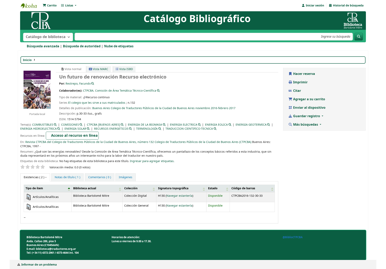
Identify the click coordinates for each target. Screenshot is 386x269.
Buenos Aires (101, 108)
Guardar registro (306, 116)
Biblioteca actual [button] (84, 188)
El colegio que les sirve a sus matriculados (96, 103)
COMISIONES (70, 125)
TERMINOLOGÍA (147, 129)
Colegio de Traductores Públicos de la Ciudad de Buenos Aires (153, 108)
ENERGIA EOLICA (216, 125)
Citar (296, 90)
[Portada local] (37, 89)
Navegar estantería (179, 196)
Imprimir (300, 82)
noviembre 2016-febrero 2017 (215, 108)
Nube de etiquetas (118, 46)
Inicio (27, 60)
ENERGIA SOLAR (75, 129)
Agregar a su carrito (308, 99)
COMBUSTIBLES (42, 125)
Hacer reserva (303, 73)
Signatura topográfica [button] (173, 188)
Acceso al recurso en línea (74, 135)
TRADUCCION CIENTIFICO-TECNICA (189, 129)
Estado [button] (213, 188)
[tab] (67, 177)
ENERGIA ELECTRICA (183, 125)
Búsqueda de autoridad (82, 46)
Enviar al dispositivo (308, 107)
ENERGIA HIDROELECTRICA (38, 129)
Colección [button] (131, 188)
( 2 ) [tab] (34, 177)
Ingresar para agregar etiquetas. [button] (152, 161)
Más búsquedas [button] (305, 124)
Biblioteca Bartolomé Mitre (31, 6)
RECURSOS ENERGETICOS (111, 129)
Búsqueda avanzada (43, 46)
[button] (49, 5)
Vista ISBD (125, 69)
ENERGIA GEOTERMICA (251, 125)
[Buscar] (358, 36)
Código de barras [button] (243, 188)
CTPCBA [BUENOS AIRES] (103, 125)
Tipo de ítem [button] (34, 188)
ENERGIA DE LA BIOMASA (145, 125)
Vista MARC (100, 69)
